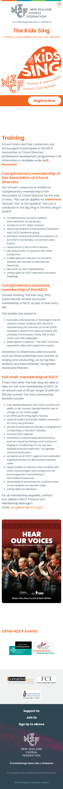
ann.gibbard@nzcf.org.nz (26, 507)
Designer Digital (40, 782)
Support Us (31, 711)
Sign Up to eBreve (31, 724)
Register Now (44, 101)
